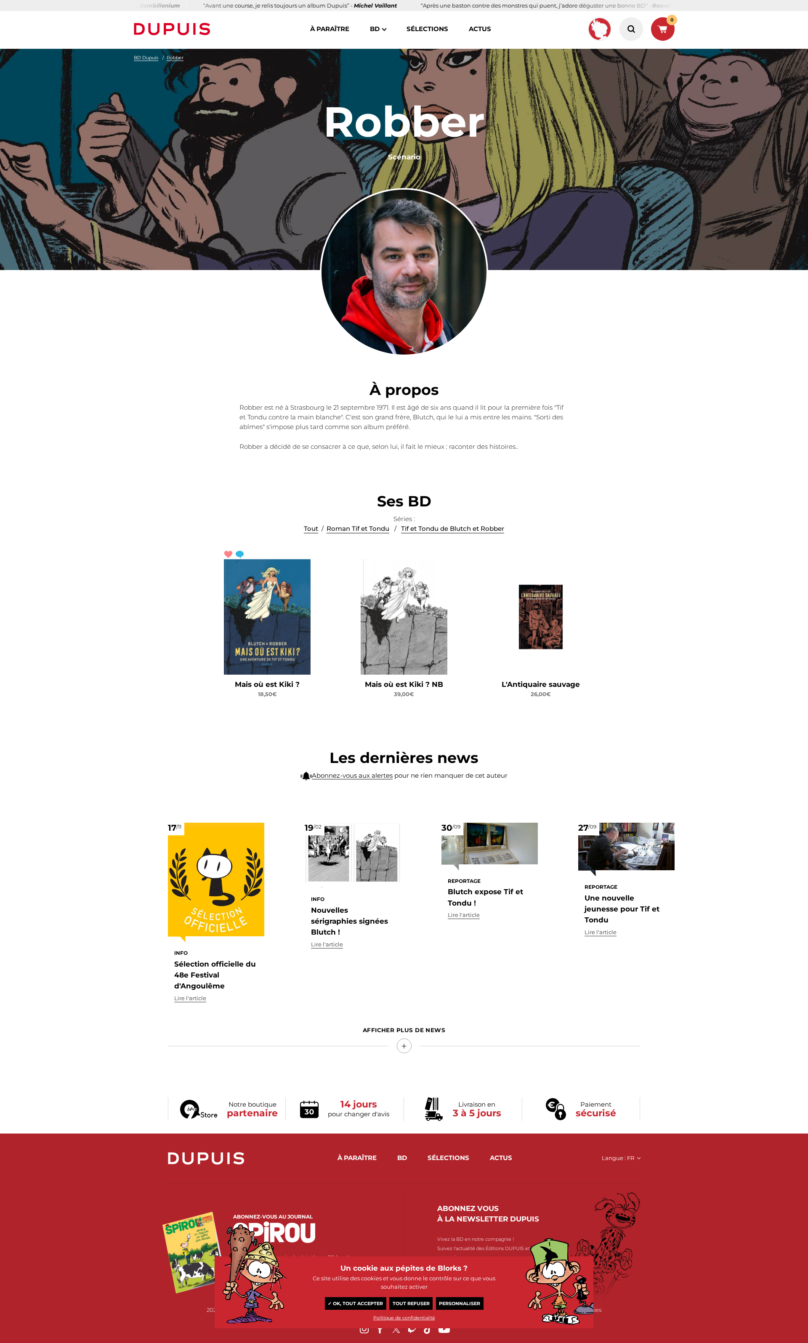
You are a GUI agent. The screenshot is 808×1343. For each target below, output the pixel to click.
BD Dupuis (146, 58)
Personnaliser (459, 1303)
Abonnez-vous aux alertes (352, 775)
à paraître (329, 29)
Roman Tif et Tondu (358, 528)
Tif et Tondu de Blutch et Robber (452, 528)
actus (480, 29)
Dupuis (174, 29)
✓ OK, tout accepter (355, 1303)
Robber (175, 58)
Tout (311, 528)
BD (375, 29)
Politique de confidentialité (404, 1318)
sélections (427, 29)
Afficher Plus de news (404, 1030)
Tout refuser (411, 1303)
